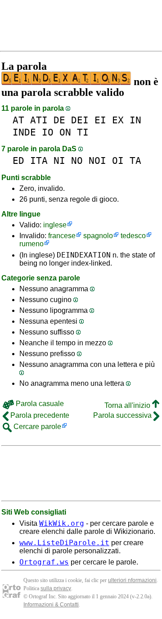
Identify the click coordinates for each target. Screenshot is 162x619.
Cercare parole (36, 426)
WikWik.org (61, 523)
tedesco (133, 235)
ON (65, 132)
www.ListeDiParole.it (64, 542)
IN (135, 120)
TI (83, 132)
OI (118, 160)
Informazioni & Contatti (51, 604)
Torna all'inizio (128, 405)
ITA (39, 160)
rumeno (31, 244)
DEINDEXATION (84, 255)
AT (18, 120)
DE (59, 120)
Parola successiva (123, 415)
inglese (55, 225)
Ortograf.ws (44, 562)
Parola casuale (39, 403)
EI (100, 120)
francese (62, 235)
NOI (97, 160)
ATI (39, 120)
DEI (80, 120)
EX (118, 120)
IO (48, 132)
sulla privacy (55, 588)
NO (77, 160)
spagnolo (98, 235)
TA (135, 160)
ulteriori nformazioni (132, 580)
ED (18, 160)
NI (59, 160)
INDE (24, 132)
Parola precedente (39, 415)
